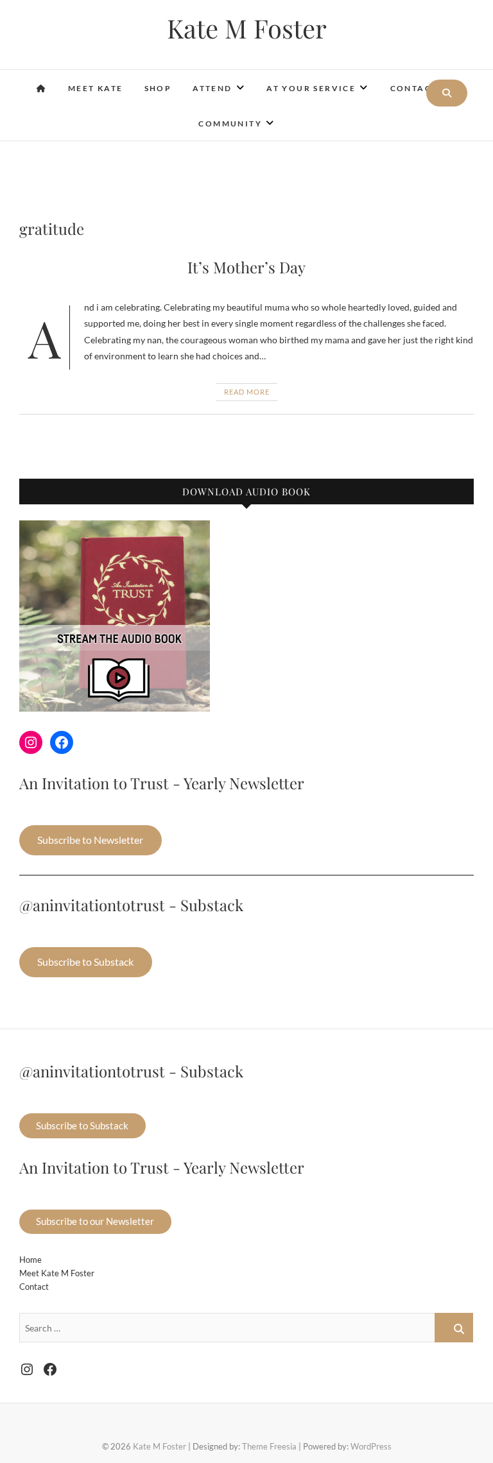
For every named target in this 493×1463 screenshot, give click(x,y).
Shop (158, 88)
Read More (247, 392)
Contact (414, 88)
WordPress (371, 1446)
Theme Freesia (269, 1446)
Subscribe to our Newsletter (95, 1221)
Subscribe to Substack (85, 961)
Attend (212, 88)
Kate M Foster (247, 28)
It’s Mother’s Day (246, 267)
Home (30, 1259)
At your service (311, 88)
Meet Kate (95, 88)
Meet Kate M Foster (56, 1273)
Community (230, 123)
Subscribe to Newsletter (90, 840)
